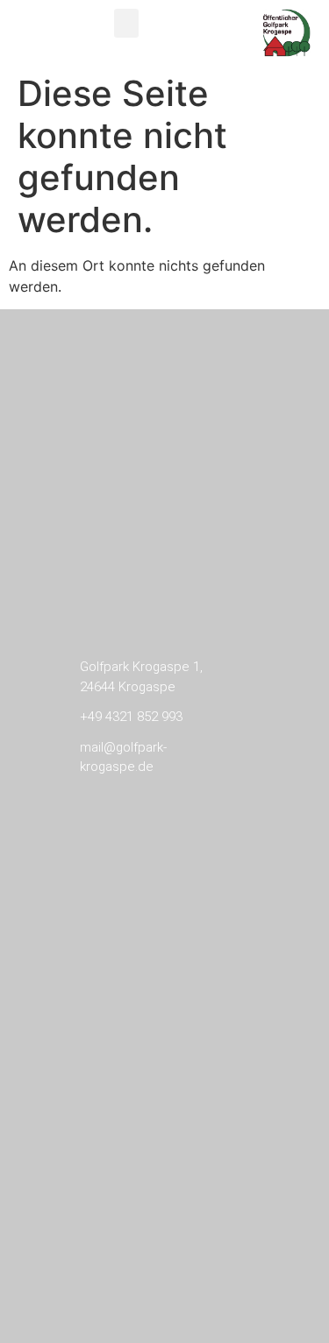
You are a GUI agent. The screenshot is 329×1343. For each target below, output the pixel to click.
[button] (126, 23)
